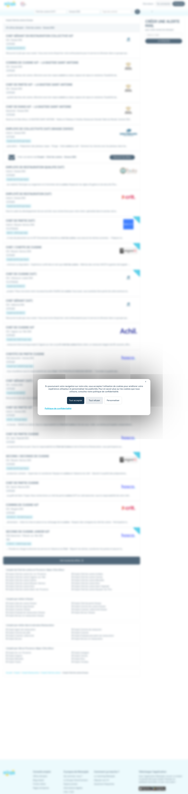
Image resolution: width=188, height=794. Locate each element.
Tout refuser (94, 400)
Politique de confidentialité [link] (58, 408)
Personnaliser (113, 400)
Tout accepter (75, 400)
